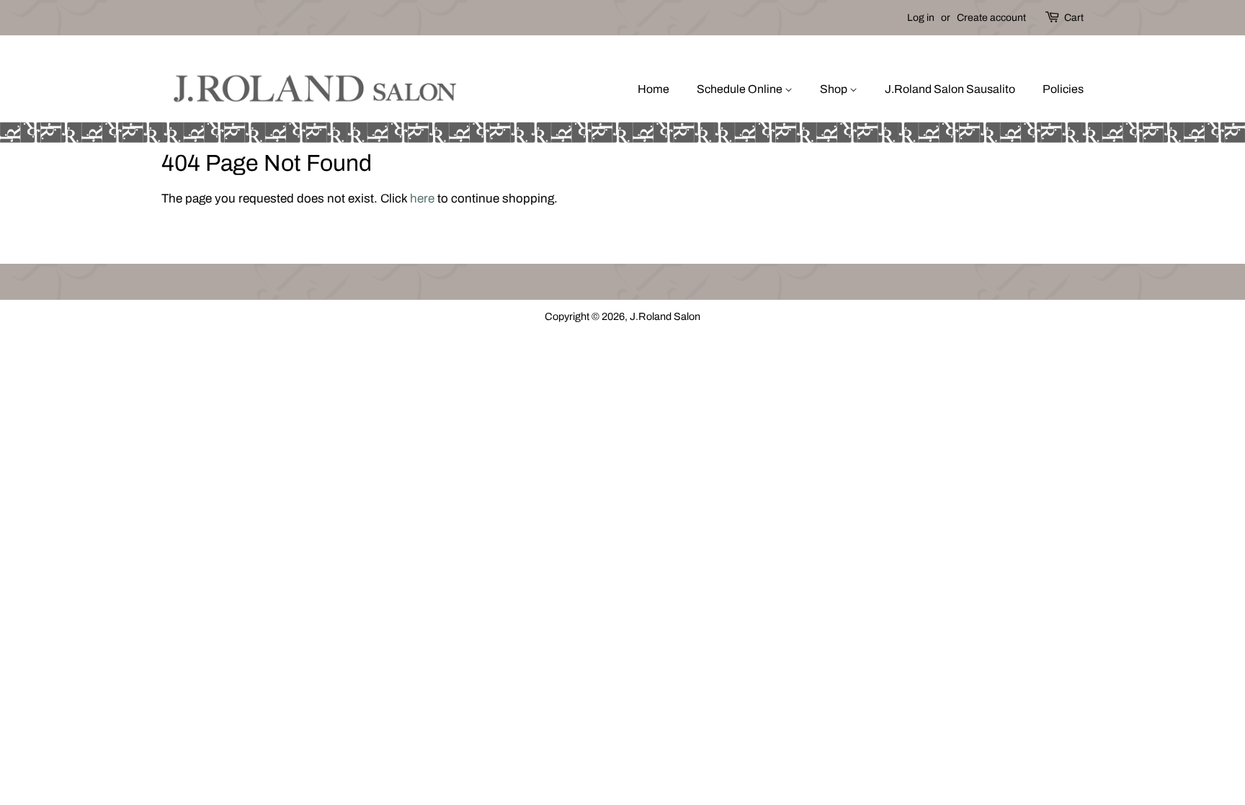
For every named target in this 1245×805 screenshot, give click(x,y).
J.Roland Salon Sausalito (950, 89)
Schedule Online (741, 89)
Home (653, 89)
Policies (1063, 89)
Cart (1074, 17)
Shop (834, 89)
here (422, 198)
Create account (991, 17)
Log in (920, 17)
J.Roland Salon (665, 316)
